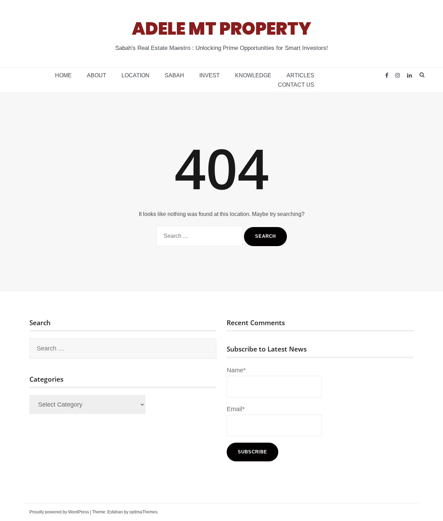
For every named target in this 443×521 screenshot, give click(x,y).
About (96, 75)
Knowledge (253, 75)
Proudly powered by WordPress (59, 512)
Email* (236, 409)
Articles (300, 75)
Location (135, 75)
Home (63, 75)
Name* (236, 370)
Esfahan (115, 512)
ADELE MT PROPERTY (221, 28)
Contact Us (296, 85)
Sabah (174, 75)
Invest (209, 75)
